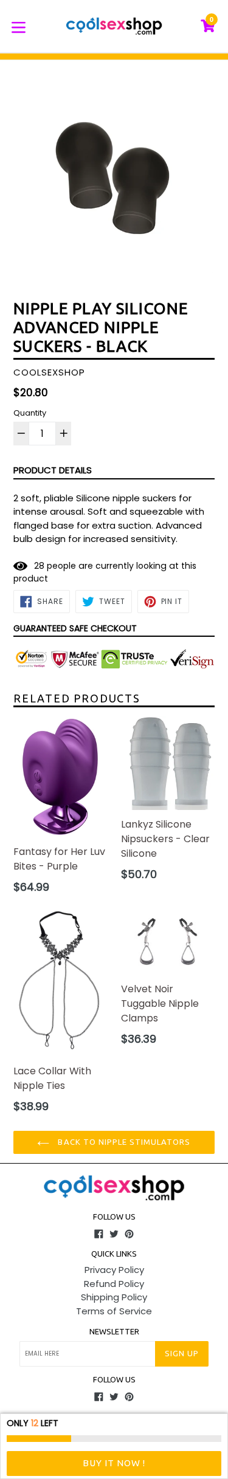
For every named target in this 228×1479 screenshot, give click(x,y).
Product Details (52, 470)
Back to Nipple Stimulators (122, 1142)
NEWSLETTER (114, 1331)
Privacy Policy (114, 1269)
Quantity (29, 413)
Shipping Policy (114, 1297)
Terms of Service (114, 1311)
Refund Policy (114, 1283)
